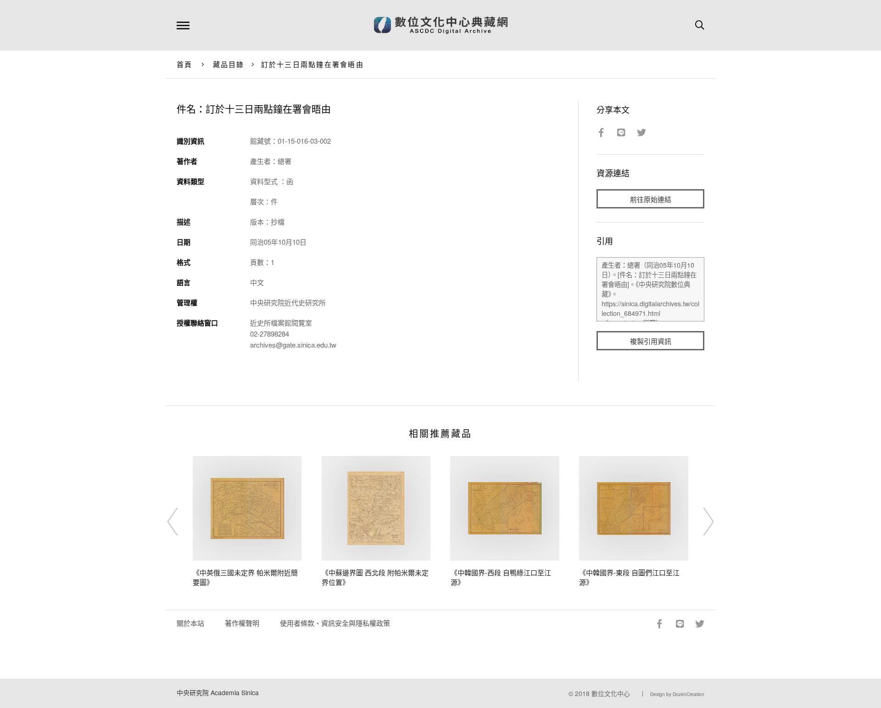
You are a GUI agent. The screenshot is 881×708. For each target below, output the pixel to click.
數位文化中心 (610, 693)
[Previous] (181, 522)
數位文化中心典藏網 (440, 25)
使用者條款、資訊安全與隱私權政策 (335, 623)
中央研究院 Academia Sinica (218, 692)
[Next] (700, 522)
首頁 (185, 64)
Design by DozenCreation (677, 694)
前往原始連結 (650, 199)
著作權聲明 (242, 623)
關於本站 (190, 623)
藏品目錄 (229, 64)
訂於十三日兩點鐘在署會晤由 (312, 64)
